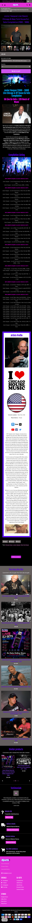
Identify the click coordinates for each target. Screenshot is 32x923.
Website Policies (10, 842)
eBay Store (4, 899)
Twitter (5, 882)
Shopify (24, 910)
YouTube (5, 887)
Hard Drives (19, 885)
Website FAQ (9, 817)
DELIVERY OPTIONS (6, 58)
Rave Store (4, 901)
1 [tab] (13, 780)
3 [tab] (16, 780)
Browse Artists (20, 887)
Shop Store (4, 903)
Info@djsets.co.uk (7, 873)
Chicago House (9, 545)
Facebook (5, 880)
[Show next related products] (29, 780)
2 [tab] (15, 780)
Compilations (20, 880)
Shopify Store (4, 896)
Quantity (3, 64)
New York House (25, 545)
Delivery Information (12, 829)
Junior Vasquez (16, 545)
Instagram (5, 885)
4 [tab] (18, 780)
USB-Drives (19, 882)
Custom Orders (20, 889)
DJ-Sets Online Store (5, 8)
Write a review (16, 557)
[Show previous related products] (2, 780)
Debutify (16, 911)
